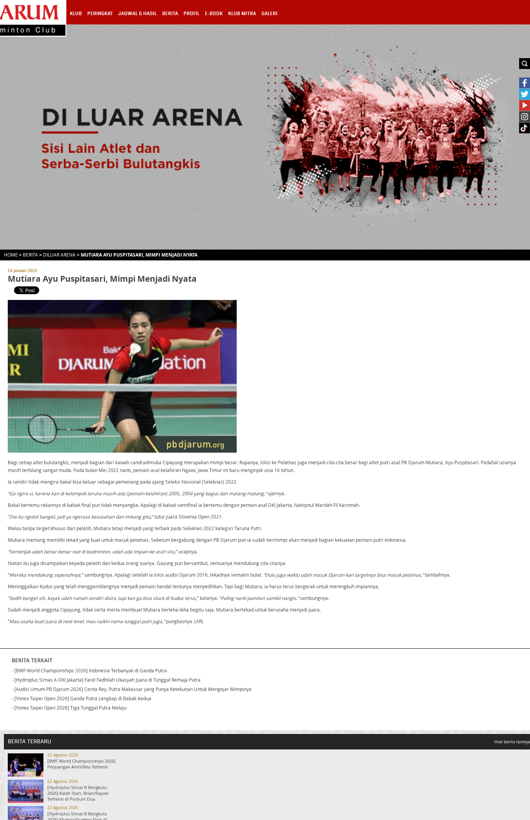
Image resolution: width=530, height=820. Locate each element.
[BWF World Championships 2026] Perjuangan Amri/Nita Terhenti (81, 764)
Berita (30, 255)
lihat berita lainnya (512, 741)
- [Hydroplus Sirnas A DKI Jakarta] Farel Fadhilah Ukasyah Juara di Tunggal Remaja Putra (106, 680)
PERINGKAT (100, 13)
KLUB (76, 13)
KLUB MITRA (242, 13)
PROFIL (191, 13)
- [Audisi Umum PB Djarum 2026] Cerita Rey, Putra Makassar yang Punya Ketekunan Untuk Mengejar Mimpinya (131, 689)
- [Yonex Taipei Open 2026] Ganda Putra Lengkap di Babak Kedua (81, 698)
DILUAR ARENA (59, 255)
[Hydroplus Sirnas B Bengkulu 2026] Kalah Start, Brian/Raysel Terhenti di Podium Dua (77, 793)
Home (11, 255)
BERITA (170, 13)
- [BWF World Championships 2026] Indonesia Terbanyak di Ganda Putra (89, 670)
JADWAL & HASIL (137, 13)
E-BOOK (214, 13)
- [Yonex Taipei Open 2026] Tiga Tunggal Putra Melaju (69, 708)
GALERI (269, 13)
